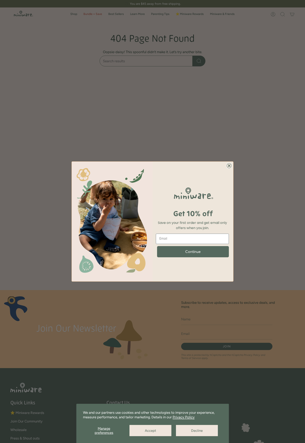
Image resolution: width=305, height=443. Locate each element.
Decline (197, 430)
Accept (150, 430)
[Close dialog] (229, 165)
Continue (193, 252)
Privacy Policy (184, 417)
